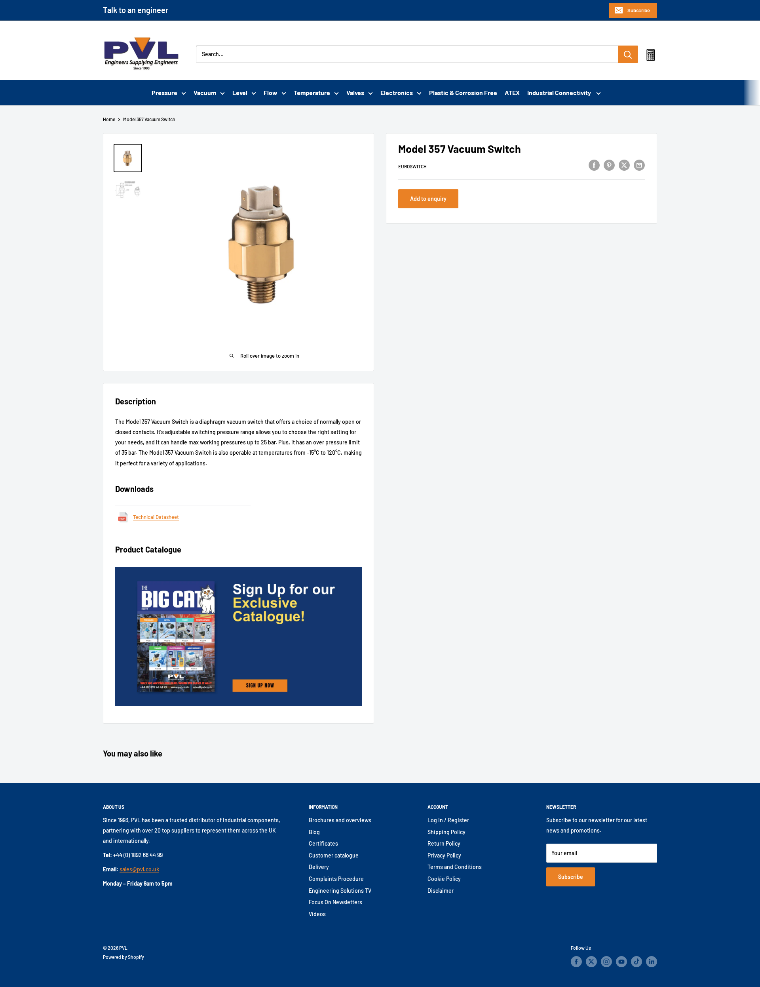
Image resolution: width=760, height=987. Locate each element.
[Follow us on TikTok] (636, 961)
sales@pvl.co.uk (139, 869)
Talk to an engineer (136, 10)
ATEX (512, 92)
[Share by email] (639, 164)
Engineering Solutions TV (340, 890)
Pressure (164, 92)
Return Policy (444, 843)
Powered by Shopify (123, 957)
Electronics (396, 92)
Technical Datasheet (156, 517)
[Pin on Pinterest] (609, 164)
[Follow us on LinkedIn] (651, 961)
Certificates (323, 843)
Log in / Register (448, 820)
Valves (355, 92)
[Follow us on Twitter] (591, 961)
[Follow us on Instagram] (606, 961)
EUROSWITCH (412, 166)
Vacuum (205, 92)
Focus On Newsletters (335, 902)
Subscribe (638, 10)
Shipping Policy (447, 832)
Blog (314, 832)
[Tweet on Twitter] (624, 164)
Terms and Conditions (455, 866)
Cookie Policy (444, 878)
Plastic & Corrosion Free (463, 92)
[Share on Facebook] (594, 164)
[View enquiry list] (650, 56)
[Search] (628, 54)
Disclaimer (441, 890)
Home (109, 119)
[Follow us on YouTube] (621, 961)
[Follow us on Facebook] (576, 961)
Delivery (319, 866)
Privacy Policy (444, 855)
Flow (270, 92)
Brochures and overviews (340, 820)
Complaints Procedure (336, 878)
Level (239, 92)
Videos (317, 914)
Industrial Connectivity (559, 92)
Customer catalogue (334, 855)
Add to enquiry (428, 198)
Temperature (312, 92)
